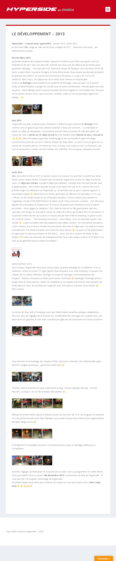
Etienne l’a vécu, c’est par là (89, 134)
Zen (26, 47)
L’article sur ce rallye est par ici (42, 134)
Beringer (27, 82)
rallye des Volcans (29, 183)
